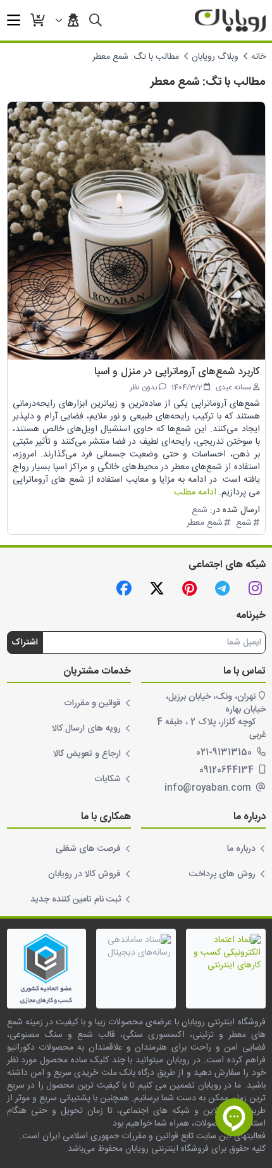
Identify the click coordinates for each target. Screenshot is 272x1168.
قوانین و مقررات (92, 703)
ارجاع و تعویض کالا (87, 754)
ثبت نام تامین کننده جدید (75, 899)
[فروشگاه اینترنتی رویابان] (230, 20)
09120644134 (227, 770)
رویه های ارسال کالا (86, 728)
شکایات (107, 779)
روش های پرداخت (222, 874)
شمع (199, 510)
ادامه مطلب (195, 492)
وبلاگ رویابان (215, 57)
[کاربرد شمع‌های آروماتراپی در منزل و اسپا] (136, 231)
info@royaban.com (209, 788)
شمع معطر (205, 523)
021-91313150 (225, 752)
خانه (258, 57)
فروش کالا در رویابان (84, 874)
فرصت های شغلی (88, 849)
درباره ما (241, 849)
